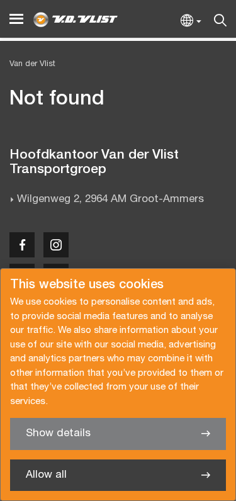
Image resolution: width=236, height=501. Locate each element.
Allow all (46, 475)
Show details (58, 433)
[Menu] (16, 19)
